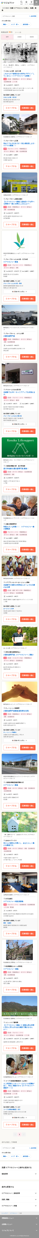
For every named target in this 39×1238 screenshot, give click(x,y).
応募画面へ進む (28, 108)
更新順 (32, 37)
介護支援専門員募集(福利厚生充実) (16, 711)
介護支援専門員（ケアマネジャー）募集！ (18, 655)
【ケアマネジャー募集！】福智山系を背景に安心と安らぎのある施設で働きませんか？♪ (18, 1027)
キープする (12, 108)
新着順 (19, 37)
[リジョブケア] (7, 2)
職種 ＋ (5, 24)
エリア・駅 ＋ (15, 24)
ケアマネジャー (14, 1213)
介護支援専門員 (9, 336)
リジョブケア (4, 1213)
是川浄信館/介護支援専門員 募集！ (16, 468)
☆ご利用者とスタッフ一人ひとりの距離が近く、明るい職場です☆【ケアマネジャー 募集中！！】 (18, 1086)
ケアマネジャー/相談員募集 (13, 901)
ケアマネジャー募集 (10, 262)
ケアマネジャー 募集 (11, 969)
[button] (19, 73)
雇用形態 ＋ (26, 24)
